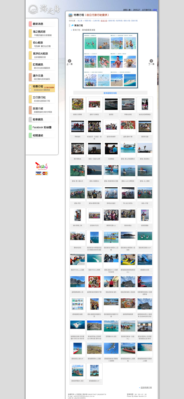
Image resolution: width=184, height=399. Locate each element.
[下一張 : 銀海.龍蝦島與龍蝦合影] (151, 63)
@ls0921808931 (80, 398)
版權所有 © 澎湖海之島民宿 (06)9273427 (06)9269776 (87, 394)
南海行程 (111, 21)
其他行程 (134, 21)
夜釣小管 (127, 21)
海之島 (79, 21)
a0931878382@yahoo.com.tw (84, 396)
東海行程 (104, 21)
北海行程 (96, 21)
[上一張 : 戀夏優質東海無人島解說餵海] (69, 63)
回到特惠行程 (146, 387)
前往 (155, 10)
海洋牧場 (119, 21)
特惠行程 (88, 21)
